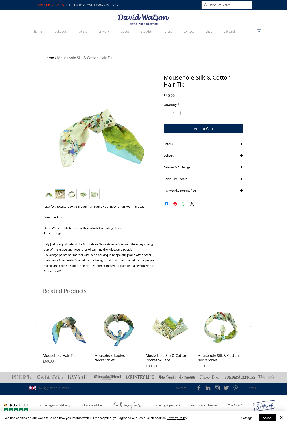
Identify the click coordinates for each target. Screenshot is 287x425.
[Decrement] (167, 113)
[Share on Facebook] (166, 203)
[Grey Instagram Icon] (217, 387)
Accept (267, 418)
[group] (143, 335)
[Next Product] (250, 326)
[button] (259, 30)
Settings (246, 418)
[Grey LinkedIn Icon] (207, 387)
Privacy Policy (177, 418)
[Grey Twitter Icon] (226, 387)
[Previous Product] (36, 326)
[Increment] (181, 113)
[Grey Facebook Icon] (198, 387)
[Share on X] (192, 203)
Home (49, 57)
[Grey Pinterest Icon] (235, 387)
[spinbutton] (174, 113)
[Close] (281, 417)
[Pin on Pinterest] (175, 203)
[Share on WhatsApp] (183, 203)
